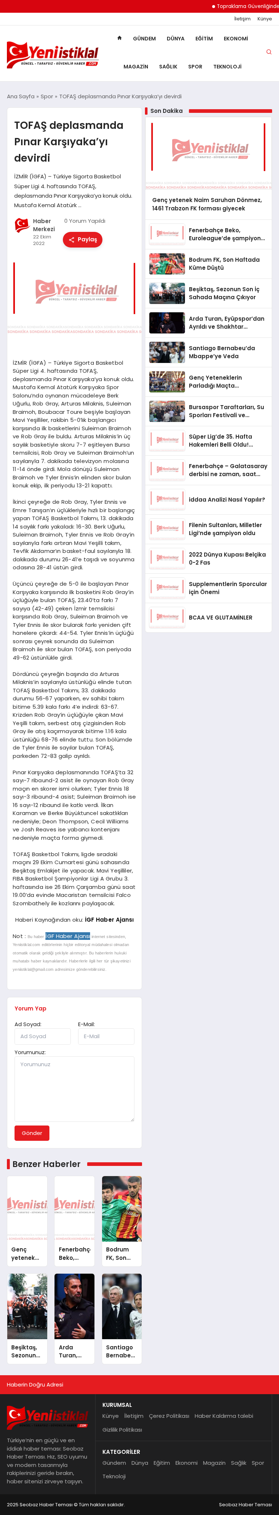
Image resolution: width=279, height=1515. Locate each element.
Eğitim (204, 38)
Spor (195, 66)
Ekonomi (236, 38)
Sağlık (168, 66)
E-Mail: (86, 1024)
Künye (265, 19)
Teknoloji (227, 66)
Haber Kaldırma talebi (224, 1416)
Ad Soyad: (28, 1024)
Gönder (32, 1133)
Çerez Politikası (169, 1416)
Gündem (144, 38)
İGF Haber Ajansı (109, 919)
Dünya (176, 38)
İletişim (242, 19)
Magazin (136, 66)
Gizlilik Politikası (122, 1429)
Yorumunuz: (30, 1052)
